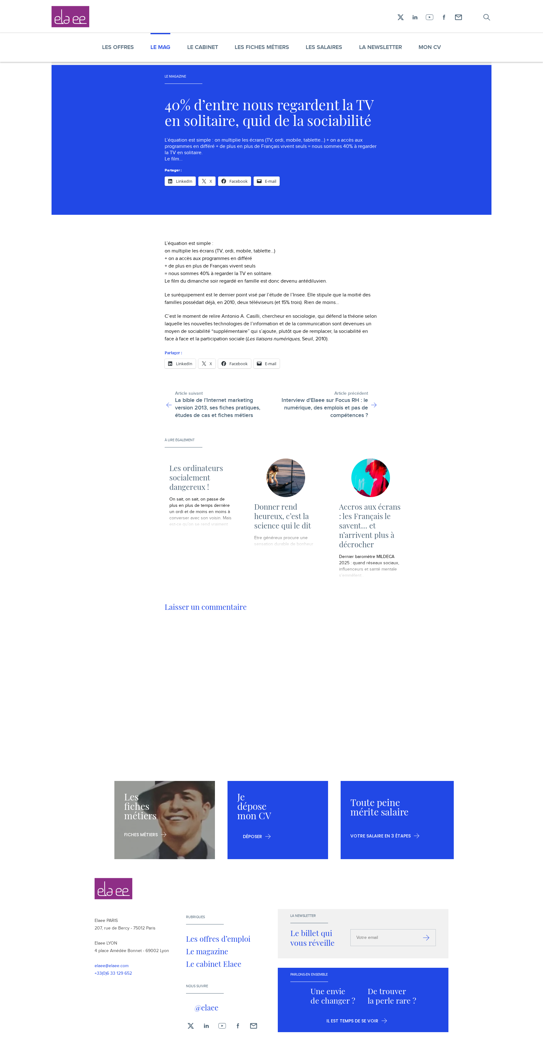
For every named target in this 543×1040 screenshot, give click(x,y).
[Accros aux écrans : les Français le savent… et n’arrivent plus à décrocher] (370, 477)
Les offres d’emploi (218, 939)
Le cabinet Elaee (213, 964)
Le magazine (207, 951)
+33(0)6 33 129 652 (113, 973)
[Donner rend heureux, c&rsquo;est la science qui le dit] (285, 477)
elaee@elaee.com (112, 965)
